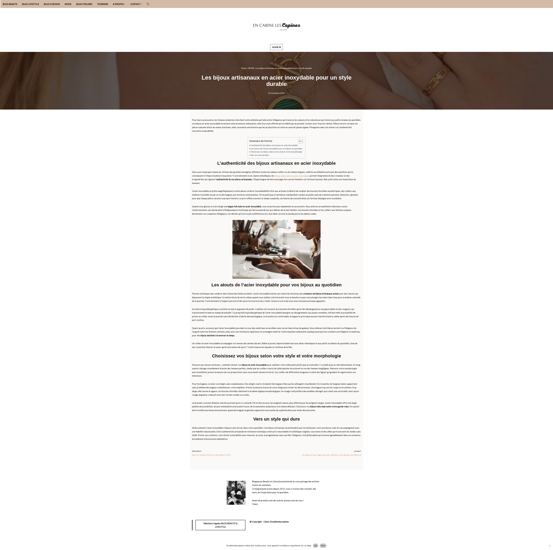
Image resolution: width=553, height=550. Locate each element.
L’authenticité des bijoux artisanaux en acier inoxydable (274, 145)
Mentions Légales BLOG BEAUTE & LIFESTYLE (220, 525)
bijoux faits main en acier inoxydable (292, 175)
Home (244, 68)
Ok (315, 545)
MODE (68, 4)
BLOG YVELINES (84, 4)
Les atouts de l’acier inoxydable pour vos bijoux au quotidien (276, 148)
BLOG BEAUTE (10, 4)
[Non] (549, 545)
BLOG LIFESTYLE (30, 4)
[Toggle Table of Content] (299, 141)
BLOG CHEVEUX (52, 4)
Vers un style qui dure (260, 155)
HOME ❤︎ (276, 47)
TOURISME (102, 4)
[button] (125, 4)
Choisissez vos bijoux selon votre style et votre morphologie (276, 152)
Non (323, 545)
